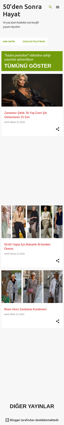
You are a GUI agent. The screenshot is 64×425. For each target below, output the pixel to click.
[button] (57, 129)
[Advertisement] (32, 171)
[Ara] (50, 7)
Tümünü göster (27, 66)
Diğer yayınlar (32, 406)
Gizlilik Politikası (34, 41)
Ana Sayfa (9, 41)
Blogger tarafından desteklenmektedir (34, 420)
